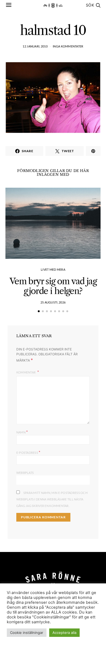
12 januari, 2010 (35, 46)
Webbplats (25, 472)
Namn (22, 431)
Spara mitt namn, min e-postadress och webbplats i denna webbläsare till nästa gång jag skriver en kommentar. (52, 499)
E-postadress (28, 452)
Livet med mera (53, 269)
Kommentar (26, 372)
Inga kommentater (68, 46)
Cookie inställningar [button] (26, 632)
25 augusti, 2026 (53, 302)
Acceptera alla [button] (64, 632)
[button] (39, 311)
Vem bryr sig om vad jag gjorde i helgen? (53, 286)
